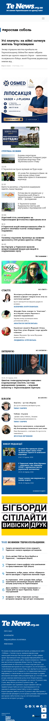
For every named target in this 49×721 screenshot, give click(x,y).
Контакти (9, 635)
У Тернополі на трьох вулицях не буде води (22, 169)
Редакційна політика (15, 640)
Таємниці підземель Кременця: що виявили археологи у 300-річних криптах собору (23, 239)
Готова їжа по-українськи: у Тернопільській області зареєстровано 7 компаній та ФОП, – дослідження (31, 196)
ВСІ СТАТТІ (42, 289)
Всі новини (41, 256)
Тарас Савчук (20, 408)
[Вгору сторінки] (43, 710)
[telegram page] (41, 706)
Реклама (8, 644)
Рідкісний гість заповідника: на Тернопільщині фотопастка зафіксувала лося (24, 219)
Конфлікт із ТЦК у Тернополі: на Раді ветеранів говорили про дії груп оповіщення (25, 598)
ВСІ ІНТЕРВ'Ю (41, 350)
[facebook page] (30, 706)
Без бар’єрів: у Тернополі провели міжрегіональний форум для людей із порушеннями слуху (20, 249)
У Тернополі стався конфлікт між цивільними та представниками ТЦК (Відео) (25, 565)
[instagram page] (45, 706)
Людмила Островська (25, 340)
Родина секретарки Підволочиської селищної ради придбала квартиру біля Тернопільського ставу (32, 158)
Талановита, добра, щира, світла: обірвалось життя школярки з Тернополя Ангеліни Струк (25, 573)
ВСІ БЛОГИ (42, 398)
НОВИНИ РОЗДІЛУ (39, 491)
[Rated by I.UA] (39, 716)
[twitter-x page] (34, 706)
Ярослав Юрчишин (23, 436)
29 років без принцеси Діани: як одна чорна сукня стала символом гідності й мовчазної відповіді (32, 176)
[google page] (26, 706)
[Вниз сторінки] (43, 716)
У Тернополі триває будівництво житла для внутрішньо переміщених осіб (32, 206)
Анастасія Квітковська (25, 323)
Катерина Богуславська (26, 307)
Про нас (8, 631)
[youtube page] (37, 706)
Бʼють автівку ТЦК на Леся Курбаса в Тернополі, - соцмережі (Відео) (22, 557)
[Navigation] (43, 18)
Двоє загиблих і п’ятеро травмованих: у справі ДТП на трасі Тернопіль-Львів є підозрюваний (23, 590)
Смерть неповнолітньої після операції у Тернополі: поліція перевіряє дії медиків (23, 549)
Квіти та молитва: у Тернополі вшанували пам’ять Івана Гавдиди (21, 188)
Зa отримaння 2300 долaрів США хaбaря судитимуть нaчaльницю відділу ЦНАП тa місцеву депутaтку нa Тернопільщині (24, 582)
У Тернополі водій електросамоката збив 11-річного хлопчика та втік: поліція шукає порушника (23, 229)
